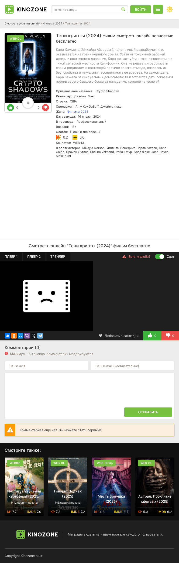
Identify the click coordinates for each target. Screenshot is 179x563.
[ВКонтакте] (7, 336)
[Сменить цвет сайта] (169, 9)
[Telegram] (40, 336)
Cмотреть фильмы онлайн (22, 23)
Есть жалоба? (139, 256)
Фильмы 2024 (52, 23)
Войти (140, 9)
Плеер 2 (34, 256)
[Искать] (123, 9)
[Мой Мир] (20, 336)
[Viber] (27, 336)
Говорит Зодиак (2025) (68, 494)
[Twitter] (33, 336)
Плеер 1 (11, 256)
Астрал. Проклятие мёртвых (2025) (155, 499)
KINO (31, 9)
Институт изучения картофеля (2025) (24, 494)
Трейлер (57, 256)
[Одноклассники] (14, 336)
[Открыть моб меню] (158, 9)
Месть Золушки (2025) (111, 499)
